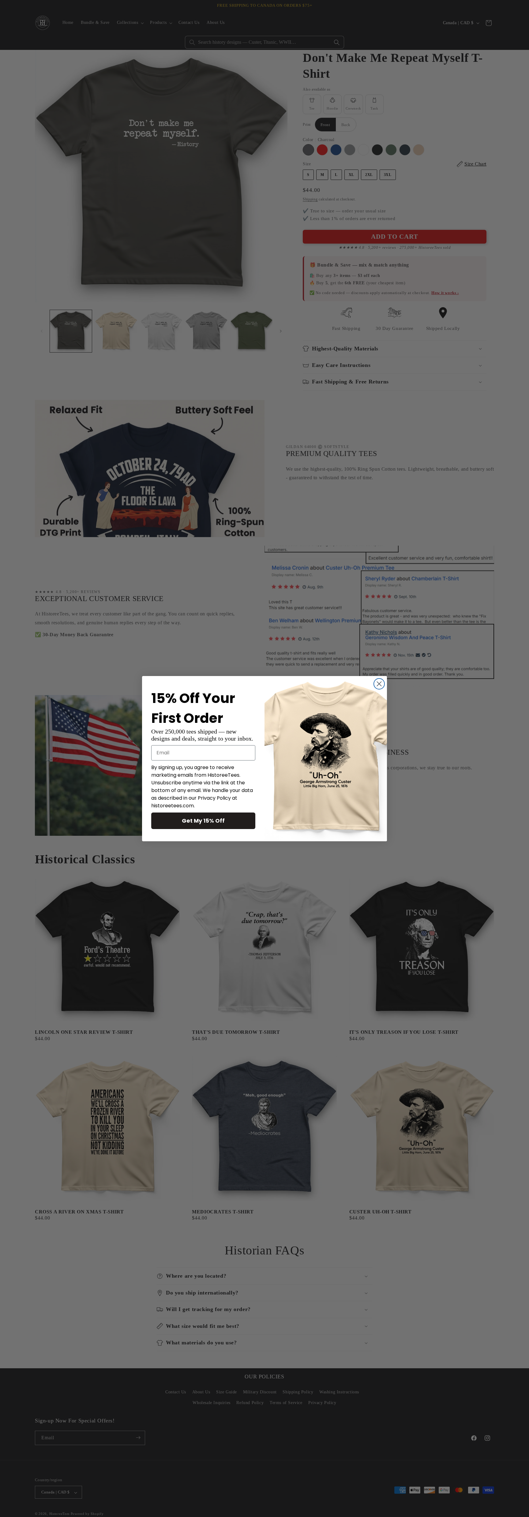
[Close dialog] (379, 683)
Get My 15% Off (203, 820)
